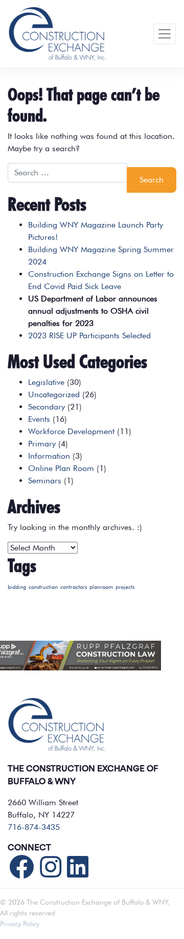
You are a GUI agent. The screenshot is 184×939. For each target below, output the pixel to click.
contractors (73, 587)
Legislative (46, 382)
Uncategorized (54, 394)
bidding (17, 587)
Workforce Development (71, 431)
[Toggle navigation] (164, 34)
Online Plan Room (61, 468)
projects (125, 587)
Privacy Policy (19, 924)
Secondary (46, 407)
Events (39, 419)
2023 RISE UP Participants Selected (89, 335)
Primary (42, 443)
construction (43, 587)
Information (49, 456)
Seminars (44, 480)
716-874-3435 (34, 827)
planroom (101, 587)
